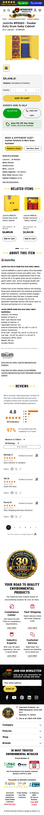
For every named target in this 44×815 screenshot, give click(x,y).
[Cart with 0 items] (40, 10)
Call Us (24, 3)
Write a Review (22, 447)
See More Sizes (32, 148)
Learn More (11, 628)
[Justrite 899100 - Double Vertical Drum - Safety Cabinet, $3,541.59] (32, 204)
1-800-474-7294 (33, 113)
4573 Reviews (14, 422)
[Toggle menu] (4, 10)
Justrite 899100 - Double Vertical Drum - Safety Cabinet (32, 218)
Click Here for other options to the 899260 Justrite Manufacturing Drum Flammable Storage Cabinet (21, 372)
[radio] (31, 411)
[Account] (35, 10)
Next (39, 219)
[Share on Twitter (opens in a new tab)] (16, 469)
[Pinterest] (22, 697)
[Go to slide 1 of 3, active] (17, 248)
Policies (7, 730)
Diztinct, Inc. (36, 811)
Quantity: (6, 90)
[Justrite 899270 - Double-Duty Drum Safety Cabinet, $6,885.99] (11, 204)
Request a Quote (14, 148)
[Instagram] (36, 697)
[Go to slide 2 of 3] (22, 248)
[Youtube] (14, 697)
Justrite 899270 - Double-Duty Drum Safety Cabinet (9, 218)
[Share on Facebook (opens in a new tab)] (12, 469)
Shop (5, 736)
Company (7, 724)
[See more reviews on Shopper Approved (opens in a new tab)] (20, 469)
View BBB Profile (34, 803)
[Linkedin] (29, 697)
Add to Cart (9, 238)
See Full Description (10, 182)
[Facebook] (7, 697)
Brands (6, 743)
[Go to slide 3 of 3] (27, 248)
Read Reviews (10, 804)
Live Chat (37, 3)
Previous (4, 219)
